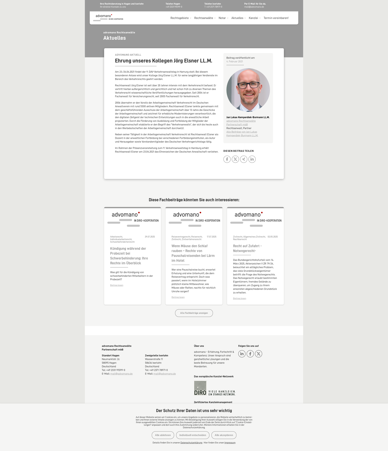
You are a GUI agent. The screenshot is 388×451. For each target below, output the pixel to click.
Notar (222, 17)
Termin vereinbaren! (276, 17)
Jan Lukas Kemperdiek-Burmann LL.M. (247, 117)
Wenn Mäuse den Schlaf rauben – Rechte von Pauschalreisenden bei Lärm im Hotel (193, 253)
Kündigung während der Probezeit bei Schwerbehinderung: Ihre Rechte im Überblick (129, 256)
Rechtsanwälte (203, 17)
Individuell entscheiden (192, 435)
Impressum (230, 442)
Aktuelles (237, 17)
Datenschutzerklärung (191, 442)
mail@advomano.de (121, 373)
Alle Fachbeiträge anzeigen (194, 313)
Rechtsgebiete (180, 17)
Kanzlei (253, 17)
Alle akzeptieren (224, 435)
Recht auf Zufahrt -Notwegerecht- (247, 248)
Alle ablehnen (163, 435)
